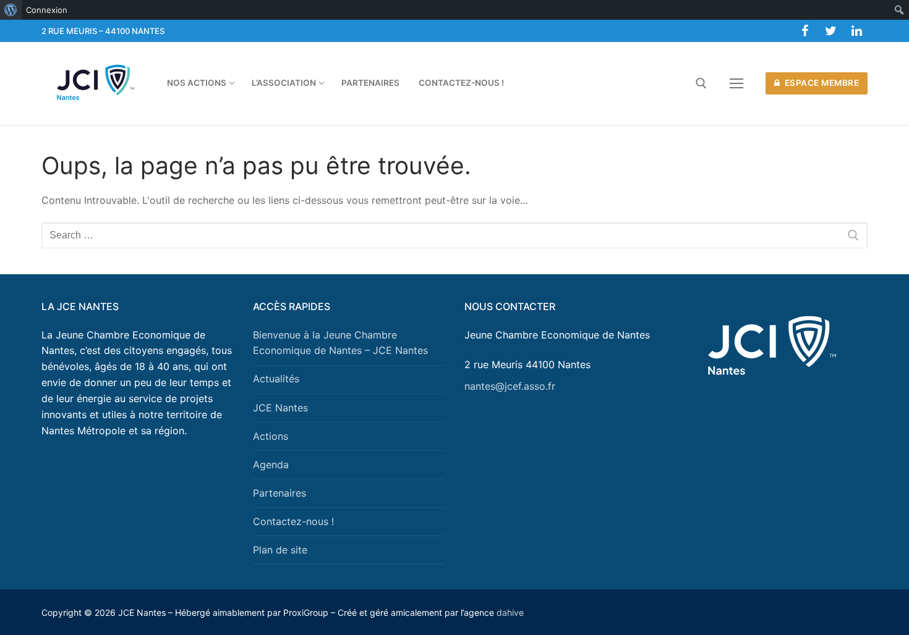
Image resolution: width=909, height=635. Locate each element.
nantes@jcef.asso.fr (509, 386)
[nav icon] (736, 83)
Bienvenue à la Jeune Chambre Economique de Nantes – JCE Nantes (340, 343)
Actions (270, 436)
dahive (510, 612)
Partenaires (279, 493)
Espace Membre (820, 83)
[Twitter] (830, 31)
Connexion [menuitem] (46, 10)
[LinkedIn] (856, 31)
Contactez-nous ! (293, 521)
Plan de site (280, 550)
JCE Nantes (280, 408)
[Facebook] (804, 31)
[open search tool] (701, 83)
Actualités (276, 378)
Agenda (271, 464)
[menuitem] (11, 10)
